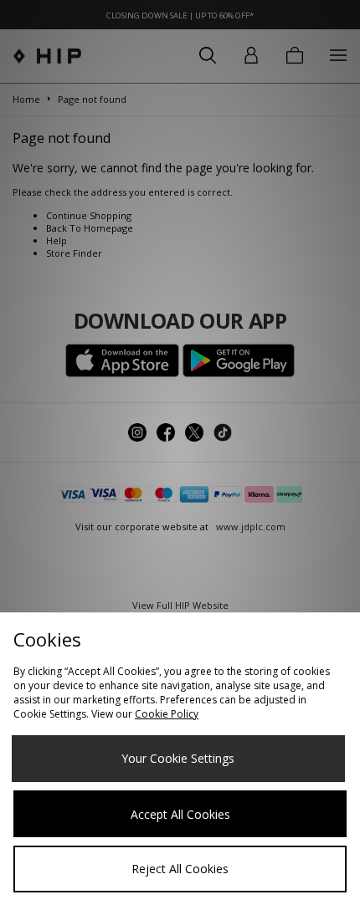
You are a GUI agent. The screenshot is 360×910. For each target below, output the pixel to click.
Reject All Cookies (180, 869)
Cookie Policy (166, 714)
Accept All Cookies (180, 814)
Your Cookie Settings (177, 758)
